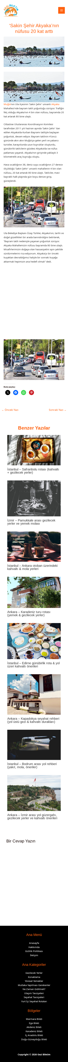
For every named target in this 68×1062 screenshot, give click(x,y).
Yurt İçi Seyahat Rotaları (34, 1001)
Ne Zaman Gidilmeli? (34, 989)
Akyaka (55, 104)
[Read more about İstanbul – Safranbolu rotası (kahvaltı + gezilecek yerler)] (34, 449)
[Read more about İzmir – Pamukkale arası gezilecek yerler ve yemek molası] (34, 498)
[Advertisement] (34, 302)
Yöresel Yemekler (34, 981)
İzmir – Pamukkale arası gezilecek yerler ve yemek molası (31, 522)
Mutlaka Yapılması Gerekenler (34, 985)
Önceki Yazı (10, 410)
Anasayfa (34, 943)
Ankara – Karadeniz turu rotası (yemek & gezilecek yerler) (28, 613)
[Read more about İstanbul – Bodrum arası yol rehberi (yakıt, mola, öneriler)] (34, 744)
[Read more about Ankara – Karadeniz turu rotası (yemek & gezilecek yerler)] (34, 592)
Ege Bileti (34, 1023)
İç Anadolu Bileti (34, 1035)
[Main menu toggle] (61, 10)
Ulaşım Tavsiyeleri (34, 993)
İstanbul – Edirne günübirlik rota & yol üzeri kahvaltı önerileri (33, 664)
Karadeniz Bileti (34, 1031)
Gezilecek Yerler (34, 972)
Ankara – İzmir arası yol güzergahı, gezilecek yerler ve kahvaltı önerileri (32, 816)
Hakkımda (34, 947)
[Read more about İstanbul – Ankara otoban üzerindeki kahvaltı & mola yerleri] (34, 546)
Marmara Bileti (34, 1019)
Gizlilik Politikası (34, 951)
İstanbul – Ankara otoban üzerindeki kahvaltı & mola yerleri (32, 567)
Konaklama (34, 977)
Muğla (7, 104)
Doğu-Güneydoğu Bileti (34, 1039)
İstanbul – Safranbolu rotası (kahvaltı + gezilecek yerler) (33, 471)
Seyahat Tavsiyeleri (34, 997)
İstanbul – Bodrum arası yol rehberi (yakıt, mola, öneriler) (32, 765)
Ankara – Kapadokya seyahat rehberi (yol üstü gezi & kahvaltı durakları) (33, 720)
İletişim (34, 955)
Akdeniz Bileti (34, 1027)
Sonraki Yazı (57, 410)
